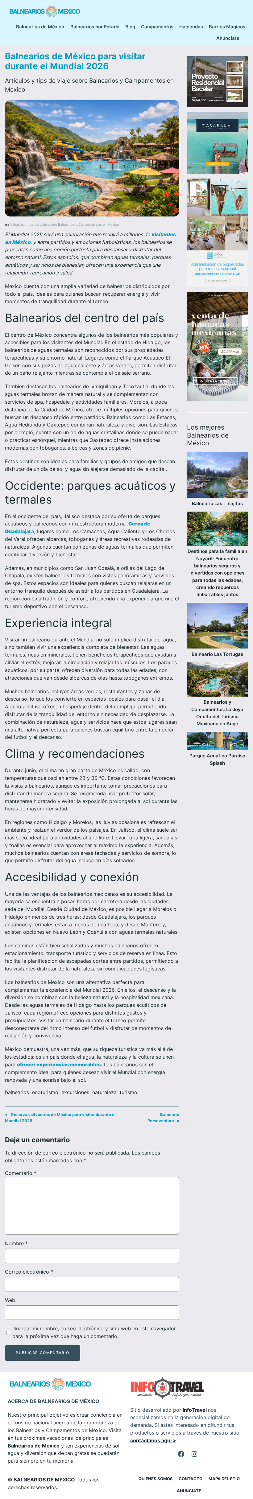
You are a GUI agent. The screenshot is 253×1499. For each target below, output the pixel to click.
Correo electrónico (29, 1272)
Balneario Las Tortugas (217, 654)
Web (10, 1300)
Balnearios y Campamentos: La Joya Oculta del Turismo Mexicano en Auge (217, 713)
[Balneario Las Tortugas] (217, 627)
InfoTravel (195, 1410)
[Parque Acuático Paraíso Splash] (217, 742)
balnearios (17, 1092)
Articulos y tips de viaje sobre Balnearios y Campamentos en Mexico (64, 225)
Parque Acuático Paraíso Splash (217, 759)
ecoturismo (45, 1092)
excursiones (75, 1092)
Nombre (16, 1243)
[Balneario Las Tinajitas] (217, 476)
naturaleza (104, 1092)
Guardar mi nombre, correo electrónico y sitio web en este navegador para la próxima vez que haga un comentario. (94, 1332)
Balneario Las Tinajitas (217, 503)
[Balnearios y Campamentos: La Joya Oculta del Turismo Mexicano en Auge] (217, 680)
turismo (128, 1092)
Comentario (20, 1173)
